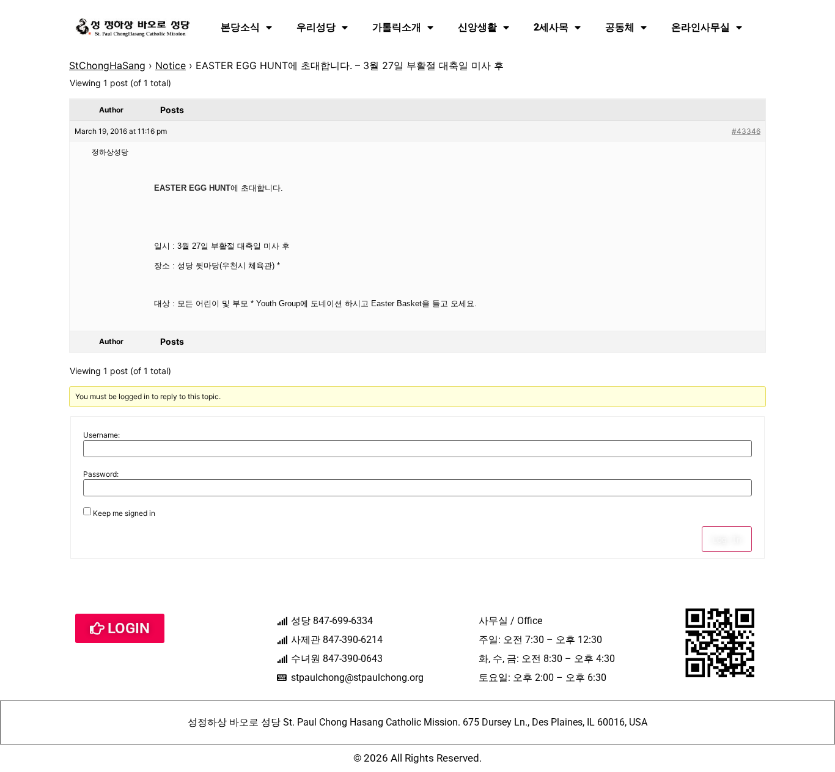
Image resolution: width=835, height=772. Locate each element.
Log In (726, 539)
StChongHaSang (107, 65)
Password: (101, 474)
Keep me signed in (124, 513)
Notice (170, 65)
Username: (101, 435)
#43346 (746, 131)
